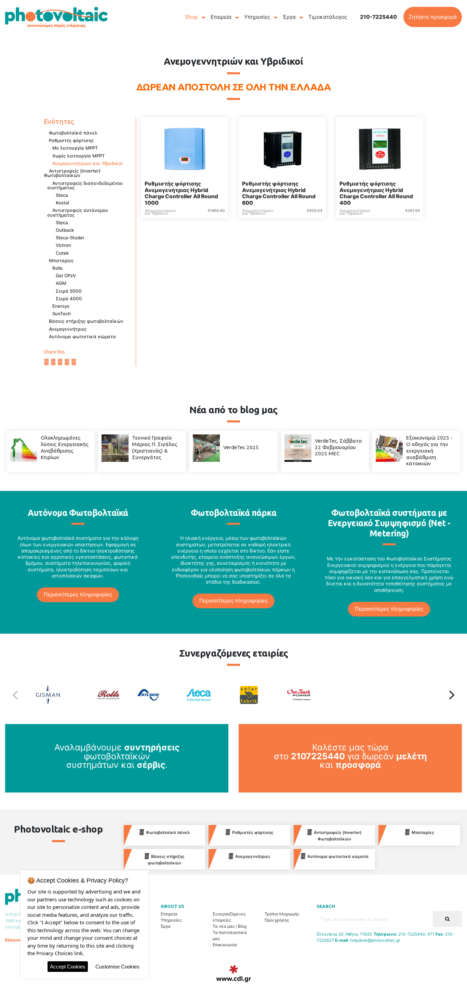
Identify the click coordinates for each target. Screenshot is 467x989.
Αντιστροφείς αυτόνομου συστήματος (77, 212)
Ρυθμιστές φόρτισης (71, 140)
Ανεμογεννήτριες (67, 329)
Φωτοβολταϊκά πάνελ (73, 133)
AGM (61, 283)
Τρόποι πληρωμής (282, 913)
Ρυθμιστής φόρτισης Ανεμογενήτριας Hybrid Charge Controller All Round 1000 (181, 193)
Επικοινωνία (225, 944)
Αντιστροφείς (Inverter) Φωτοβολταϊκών (72, 173)
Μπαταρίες (61, 260)
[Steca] (208, 695)
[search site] (447, 919)
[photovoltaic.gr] (56, 17)
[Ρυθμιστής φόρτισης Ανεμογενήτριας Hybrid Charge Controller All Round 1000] (185, 148)
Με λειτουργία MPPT (75, 148)
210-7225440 (378, 17)
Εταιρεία (221, 17)
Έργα (289, 17)
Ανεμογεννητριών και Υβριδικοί (87, 163)
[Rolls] (108, 695)
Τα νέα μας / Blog (229, 926)
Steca (62, 195)
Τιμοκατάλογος (327, 17)
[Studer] (158, 695)
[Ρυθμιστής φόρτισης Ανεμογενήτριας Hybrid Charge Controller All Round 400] (380, 148)
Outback (65, 230)
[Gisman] (57, 695)
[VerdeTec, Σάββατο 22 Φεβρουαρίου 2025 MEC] (297, 447)
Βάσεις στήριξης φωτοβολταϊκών (86, 321)
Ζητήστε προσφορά (433, 17)
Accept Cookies (67, 966)
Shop (191, 17)
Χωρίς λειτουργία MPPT (78, 156)
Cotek (62, 253)
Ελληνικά (15, 939)
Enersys (60, 306)
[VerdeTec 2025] (206, 447)
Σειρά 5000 (69, 291)
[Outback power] (309, 695)
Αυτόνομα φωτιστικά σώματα (82, 336)
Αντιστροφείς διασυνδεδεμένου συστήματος (85, 185)
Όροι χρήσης (277, 920)
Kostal (62, 202)
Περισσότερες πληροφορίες (78, 594)
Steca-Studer (70, 237)
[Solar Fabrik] (259, 695)
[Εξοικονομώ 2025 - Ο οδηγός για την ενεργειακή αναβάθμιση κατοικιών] (389, 447)
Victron (63, 245)
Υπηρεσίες (257, 17)
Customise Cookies (117, 966)
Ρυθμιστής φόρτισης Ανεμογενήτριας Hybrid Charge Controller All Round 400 (376, 193)
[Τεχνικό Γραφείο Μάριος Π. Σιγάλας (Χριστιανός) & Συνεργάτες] (115, 447)
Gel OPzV (66, 275)
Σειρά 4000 (69, 298)
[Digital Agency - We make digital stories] (233, 973)
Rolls (57, 268)
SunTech (61, 313)
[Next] (450, 694)
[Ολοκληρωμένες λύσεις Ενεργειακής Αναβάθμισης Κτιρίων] (23, 447)
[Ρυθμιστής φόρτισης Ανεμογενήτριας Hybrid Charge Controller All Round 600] (282, 148)
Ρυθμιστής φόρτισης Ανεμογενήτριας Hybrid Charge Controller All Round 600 (279, 193)
